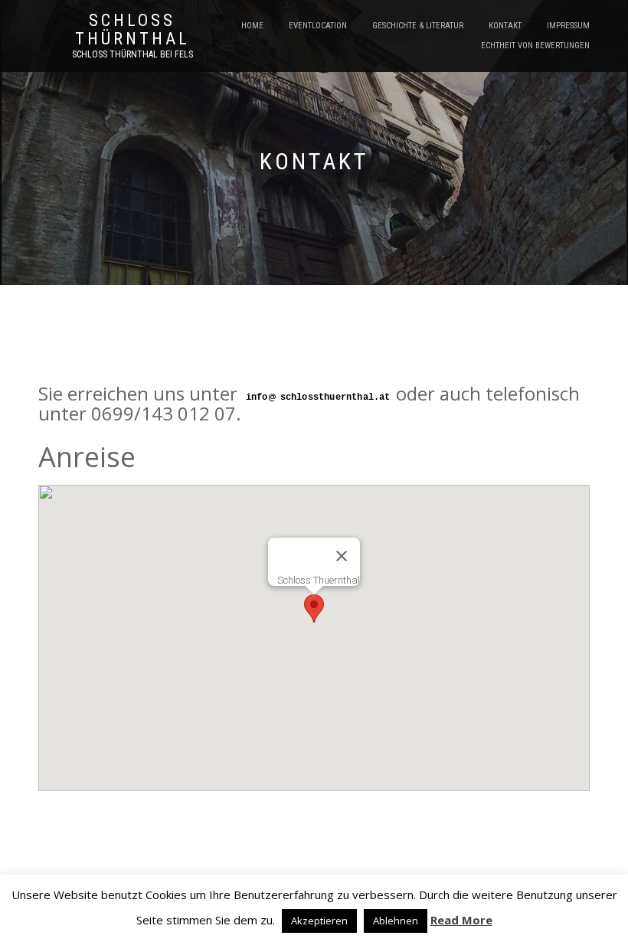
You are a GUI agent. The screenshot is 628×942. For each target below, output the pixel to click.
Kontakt (505, 26)
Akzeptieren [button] (319, 920)
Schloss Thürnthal (132, 29)
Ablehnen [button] (395, 920)
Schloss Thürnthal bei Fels (132, 54)
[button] (314, 608)
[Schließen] (341, 556)
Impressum (568, 26)
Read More (461, 919)
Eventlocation (318, 26)
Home (252, 26)
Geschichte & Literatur (417, 26)
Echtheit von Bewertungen (535, 46)
